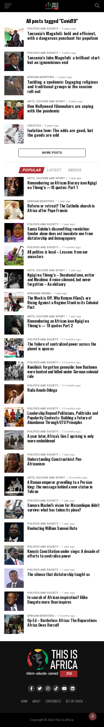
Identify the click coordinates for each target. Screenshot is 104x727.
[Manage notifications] (93, 716)
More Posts (52, 152)
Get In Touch (74, 701)
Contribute (53, 701)
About (36, 701)
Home (24, 701)
